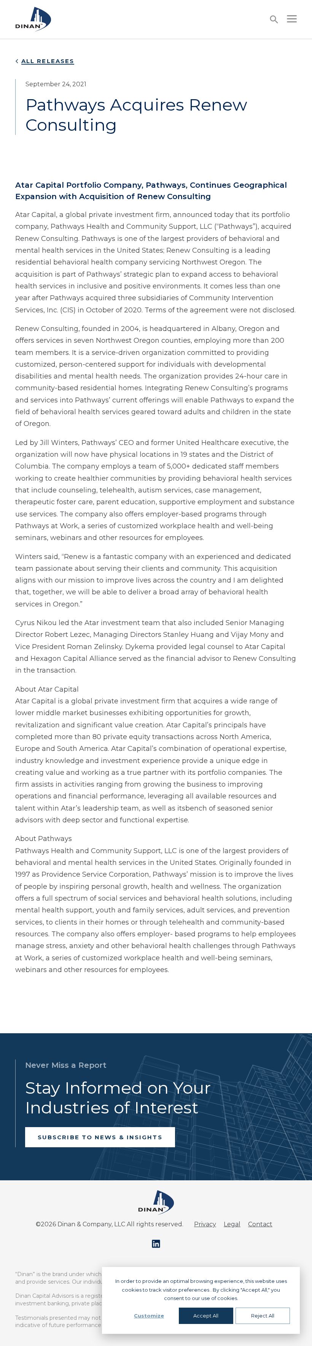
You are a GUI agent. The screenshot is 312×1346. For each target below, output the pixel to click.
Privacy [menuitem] (205, 1224)
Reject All (262, 1316)
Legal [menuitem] (232, 1224)
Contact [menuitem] (260, 1224)
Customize (149, 1316)
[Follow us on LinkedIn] (156, 1244)
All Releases (47, 61)
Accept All (205, 1316)
